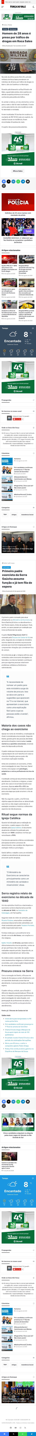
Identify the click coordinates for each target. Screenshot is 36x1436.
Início (5, 25)
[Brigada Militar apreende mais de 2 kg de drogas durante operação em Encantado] (26, 259)
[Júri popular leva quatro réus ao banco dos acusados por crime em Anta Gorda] (26, 282)
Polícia (10, 25)
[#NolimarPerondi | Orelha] (7, 497)
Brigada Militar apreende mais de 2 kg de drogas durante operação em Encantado (26, 269)
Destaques (13, 29)
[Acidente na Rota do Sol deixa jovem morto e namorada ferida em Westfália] (9, 304)
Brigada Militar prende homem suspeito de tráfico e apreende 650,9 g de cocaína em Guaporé (26, 314)
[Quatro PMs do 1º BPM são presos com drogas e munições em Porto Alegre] (9, 259)
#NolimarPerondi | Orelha (23, 494)
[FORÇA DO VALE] (18, 6)
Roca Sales (18, 171)
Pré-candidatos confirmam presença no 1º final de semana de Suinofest (23, 469)
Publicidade (18, 132)
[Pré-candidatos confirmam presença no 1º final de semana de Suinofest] (7, 470)
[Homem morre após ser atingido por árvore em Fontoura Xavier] (9, 282)
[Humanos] (7, 461)
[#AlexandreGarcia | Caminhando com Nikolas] (7, 479)
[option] (18, 542)
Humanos (17, 459)
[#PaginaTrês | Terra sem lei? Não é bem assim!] (7, 488)
